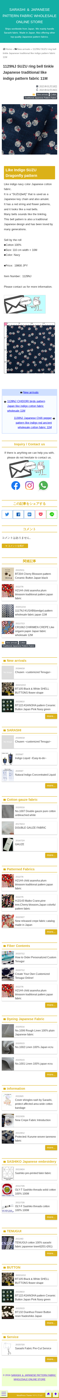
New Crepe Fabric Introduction (33, 1120)
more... (51, 716)
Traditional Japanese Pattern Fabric (40, 98)
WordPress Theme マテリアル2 (29, 1395)
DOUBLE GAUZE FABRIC (30, 827)
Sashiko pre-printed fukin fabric (33, 1173)
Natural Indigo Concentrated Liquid (35, 774)
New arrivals (42, 94)
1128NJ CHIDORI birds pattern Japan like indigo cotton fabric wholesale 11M (26, 406)
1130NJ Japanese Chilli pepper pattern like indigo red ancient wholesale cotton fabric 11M (33, 422)
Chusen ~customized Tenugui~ (33, 672)
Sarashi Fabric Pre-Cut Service (33, 1348)
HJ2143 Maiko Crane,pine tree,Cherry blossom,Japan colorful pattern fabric (35, 904)
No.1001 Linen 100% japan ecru (34, 1063)
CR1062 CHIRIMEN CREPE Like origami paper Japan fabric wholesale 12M (34, 631)
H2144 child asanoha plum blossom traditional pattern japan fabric (34, 594)
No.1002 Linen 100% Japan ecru (34, 1047)
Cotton (53, 94)
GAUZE (19, 844)
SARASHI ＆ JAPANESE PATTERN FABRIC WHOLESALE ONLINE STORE (30, 16)
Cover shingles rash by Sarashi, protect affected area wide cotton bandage (34, 1103)
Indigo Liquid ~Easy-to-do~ (30, 758)
